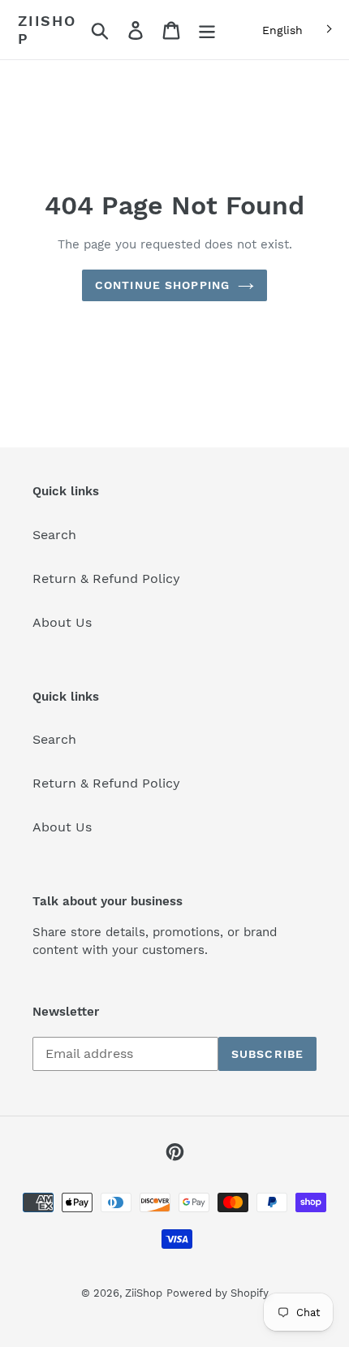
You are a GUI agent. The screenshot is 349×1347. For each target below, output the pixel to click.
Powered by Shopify (217, 1293)
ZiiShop (47, 29)
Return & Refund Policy (106, 578)
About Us (62, 622)
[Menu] (207, 29)
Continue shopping (162, 284)
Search (54, 534)
